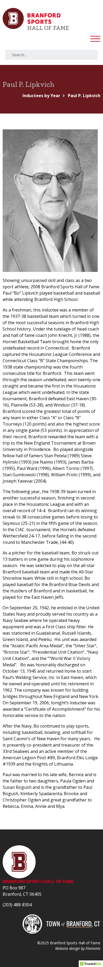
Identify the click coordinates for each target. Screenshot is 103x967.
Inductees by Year (41, 95)
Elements (93, 948)
